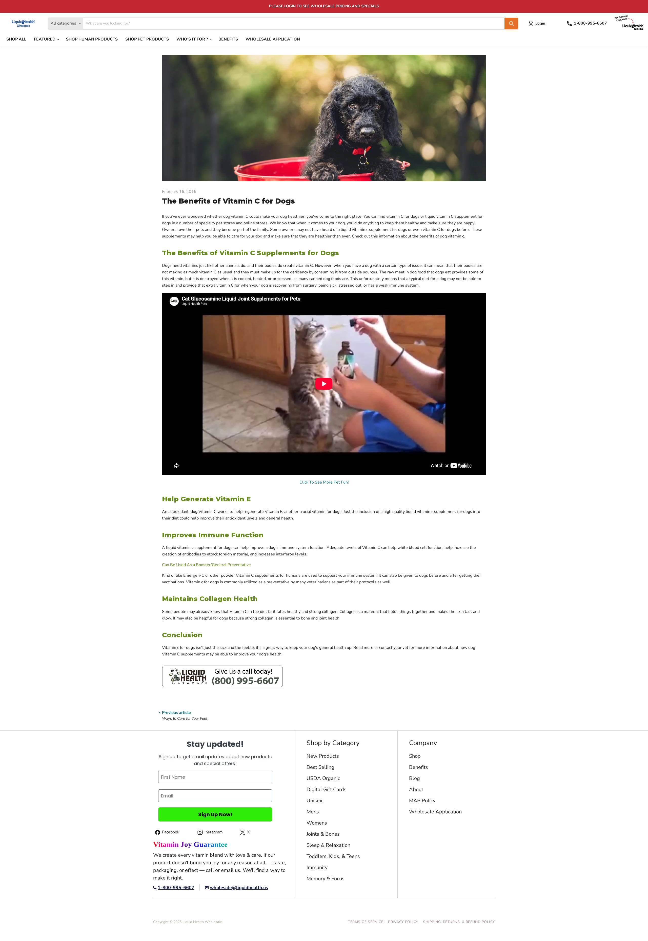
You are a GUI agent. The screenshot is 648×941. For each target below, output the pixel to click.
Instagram (209, 833)
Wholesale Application (435, 811)
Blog (414, 778)
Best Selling (320, 767)
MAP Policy (422, 800)
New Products (323, 756)
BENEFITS (228, 39)
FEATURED (45, 39)
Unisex (314, 800)
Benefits (418, 767)
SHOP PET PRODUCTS (147, 39)
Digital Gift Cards (327, 789)
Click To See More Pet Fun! (324, 482)
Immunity (317, 867)
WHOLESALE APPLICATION (273, 39)
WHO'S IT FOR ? (192, 39)
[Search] (511, 23)
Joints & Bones (323, 834)
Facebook (166, 833)
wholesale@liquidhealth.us (239, 887)
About (416, 789)
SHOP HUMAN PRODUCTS (92, 39)
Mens (313, 811)
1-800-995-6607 (176, 887)
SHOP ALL (16, 39)
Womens (317, 822)
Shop (415, 756)
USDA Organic (323, 778)
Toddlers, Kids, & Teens (333, 856)
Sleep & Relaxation (328, 845)
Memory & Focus (326, 878)
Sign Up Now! (215, 814)
